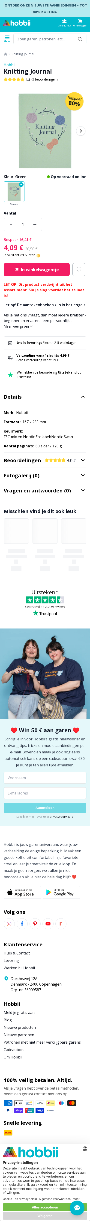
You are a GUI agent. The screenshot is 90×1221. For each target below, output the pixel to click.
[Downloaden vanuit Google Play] (61, 892)
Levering (11, 960)
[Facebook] (22, 923)
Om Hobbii (13, 1057)
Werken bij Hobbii (19, 967)
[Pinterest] (35, 923)
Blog (8, 1019)
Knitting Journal (23, 54)
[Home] (5, 54)
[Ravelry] (60, 923)
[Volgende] (80, 131)
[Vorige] (9, 131)
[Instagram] (9, 923)
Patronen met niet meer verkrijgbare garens (42, 1042)
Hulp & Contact (17, 953)
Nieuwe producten (20, 1027)
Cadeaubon (14, 1049)
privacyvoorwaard (62, 817)
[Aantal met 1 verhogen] (34, 224)
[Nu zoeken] (80, 39)
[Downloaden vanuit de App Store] (22, 892)
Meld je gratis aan (19, 1012)
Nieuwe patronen (19, 1034)
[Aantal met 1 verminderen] (10, 224)
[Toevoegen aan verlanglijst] (78, 269)
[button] (80, 23)
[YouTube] (48, 923)
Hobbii (9, 64)
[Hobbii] (16, 23)
